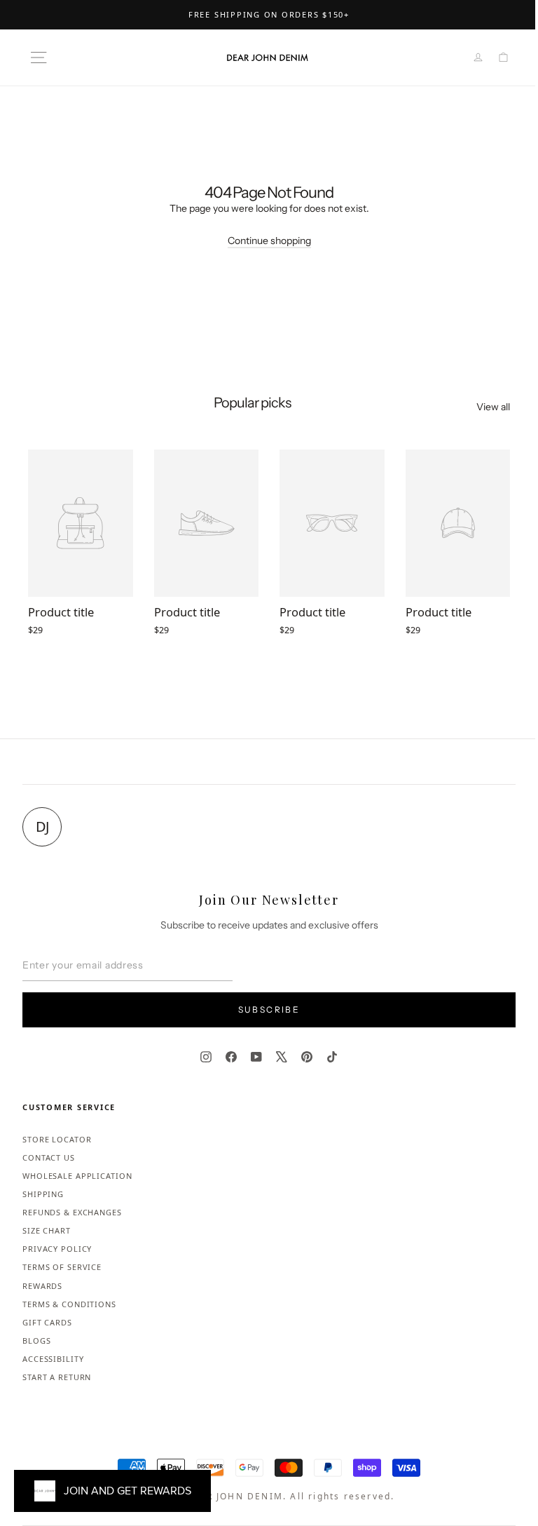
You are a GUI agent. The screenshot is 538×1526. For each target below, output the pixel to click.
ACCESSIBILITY (52, 1358)
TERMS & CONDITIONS (69, 1304)
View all (493, 406)
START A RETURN (56, 1377)
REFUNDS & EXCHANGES (72, 1212)
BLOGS (36, 1340)
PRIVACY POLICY (57, 1248)
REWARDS (42, 1286)
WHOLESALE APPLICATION (77, 1175)
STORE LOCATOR (56, 1139)
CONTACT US (48, 1157)
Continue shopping (269, 240)
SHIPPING (43, 1194)
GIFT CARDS (47, 1322)
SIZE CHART (46, 1230)
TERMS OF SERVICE (62, 1267)
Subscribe (269, 1009)
